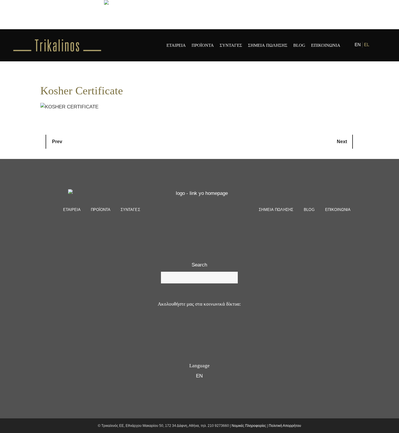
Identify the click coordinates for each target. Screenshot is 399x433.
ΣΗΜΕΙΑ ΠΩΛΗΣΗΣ (276, 209)
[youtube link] (191, 327)
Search (199, 265)
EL (366, 44)
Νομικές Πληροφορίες (249, 426)
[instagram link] (382, 45)
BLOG (309, 209)
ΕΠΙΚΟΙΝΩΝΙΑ (338, 209)
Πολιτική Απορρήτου (285, 426)
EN (358, 44)
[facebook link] (377, 45)
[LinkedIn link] (220, 327)
